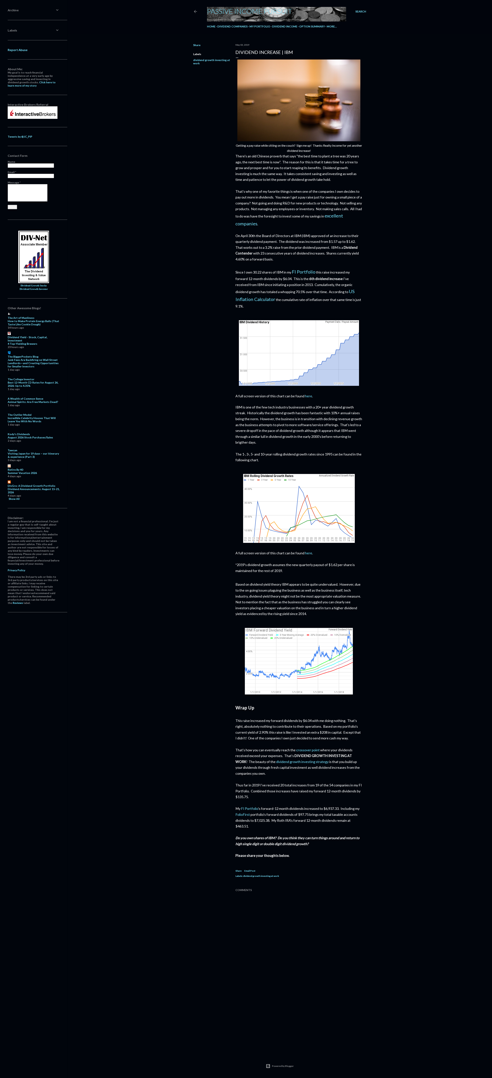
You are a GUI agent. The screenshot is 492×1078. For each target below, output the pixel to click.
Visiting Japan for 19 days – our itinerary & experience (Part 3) (33, 455)
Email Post (249, 870)
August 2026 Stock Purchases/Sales (30, 437)
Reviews (18, 602)
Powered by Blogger (283, 1066)
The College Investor (21, 379)
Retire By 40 (15, 469)
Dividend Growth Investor (34, 289)
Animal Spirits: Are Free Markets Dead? (33, 401)
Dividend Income (284, 26)
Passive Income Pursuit (249, 11)
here (308, 396)
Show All (14, 498)
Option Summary (312, 26)
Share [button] (196, 45)
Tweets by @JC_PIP (20, 136)
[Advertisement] (298, 1018)
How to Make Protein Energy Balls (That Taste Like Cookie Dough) (33, 322)
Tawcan (12, 450)
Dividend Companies (232, 26)
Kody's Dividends (19, 434)
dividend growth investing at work (261, 876)
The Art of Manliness (21, 317)
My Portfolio (259, 26)
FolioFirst (242, 814)
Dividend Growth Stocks (34, 285)
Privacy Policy (16, 570)
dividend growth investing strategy (302, 762)
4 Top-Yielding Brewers (22, 343)
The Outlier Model (20, 414)
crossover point (308, 750)
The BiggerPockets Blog (23, 356)
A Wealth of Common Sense (25, 398)
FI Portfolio (303, 271)
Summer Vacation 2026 (22, 473)
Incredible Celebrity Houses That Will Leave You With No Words (32, 419)
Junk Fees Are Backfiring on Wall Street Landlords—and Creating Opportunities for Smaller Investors (33, 363)
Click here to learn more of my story (32, 84)
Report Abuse (17, 50)
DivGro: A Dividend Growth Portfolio (31, 485)
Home (211, 26)
